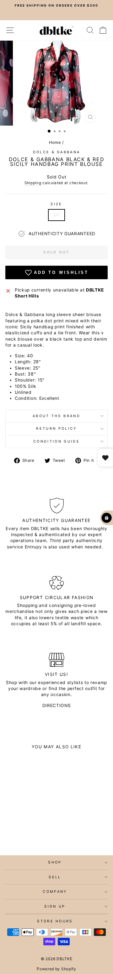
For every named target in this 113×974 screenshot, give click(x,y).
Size (56, 204)
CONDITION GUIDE (56, 441)
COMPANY (55, 891)
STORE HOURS (55, 921)
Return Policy (56, 428)
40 (56, 214)
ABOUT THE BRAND (56, 416)
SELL (55, 877)
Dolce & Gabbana (56, 152)
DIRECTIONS (56, 705)
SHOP (55, 862)
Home (55, 142)
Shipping (32, 183)
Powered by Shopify (56, 968)
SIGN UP (54, 906)
